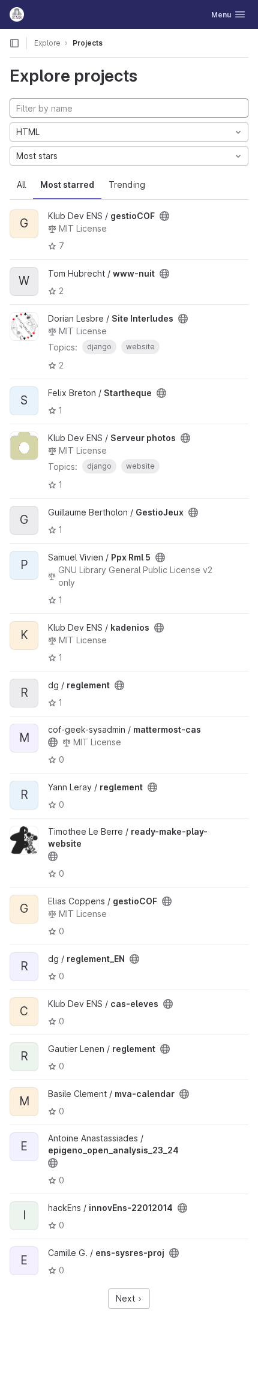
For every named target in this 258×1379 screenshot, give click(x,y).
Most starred (67, 184)
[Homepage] (17, 14)
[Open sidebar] (14, 43)
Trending (127, 184)
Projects (88, 42)
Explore (47, 42)
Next (126, 1298)
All (21, 184)
